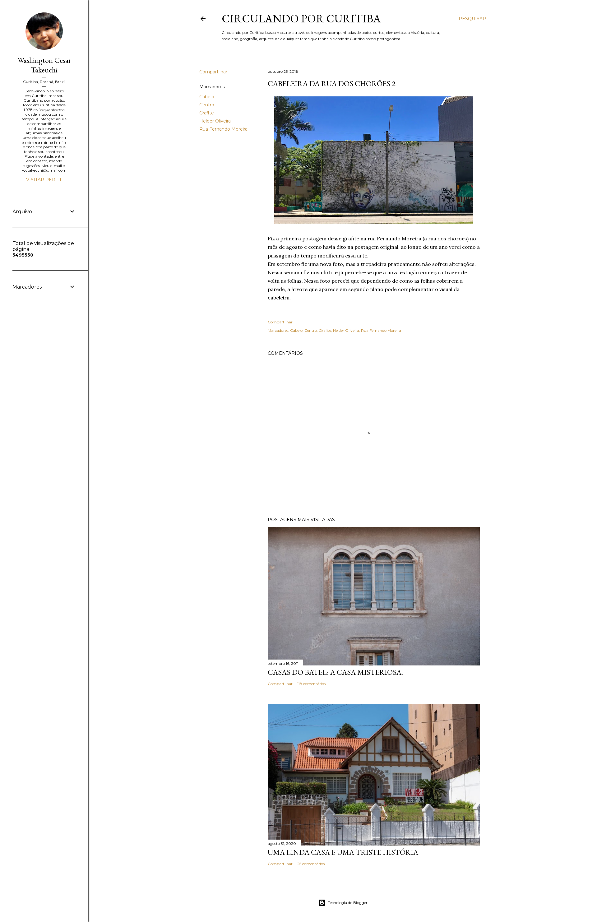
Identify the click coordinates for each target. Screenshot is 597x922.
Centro (206, 105)
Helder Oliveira (215, 121)
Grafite (206, 113)
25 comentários (311, 863)
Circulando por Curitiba (301, 18)
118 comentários (311, 683)
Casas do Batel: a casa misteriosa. (335, 672)
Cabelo (206, 97)
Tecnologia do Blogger (348, 902)
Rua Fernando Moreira (223, 129)
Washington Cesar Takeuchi (44, 65)
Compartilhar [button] (213, 72)
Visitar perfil (44, 180)
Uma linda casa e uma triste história (343, 852)
